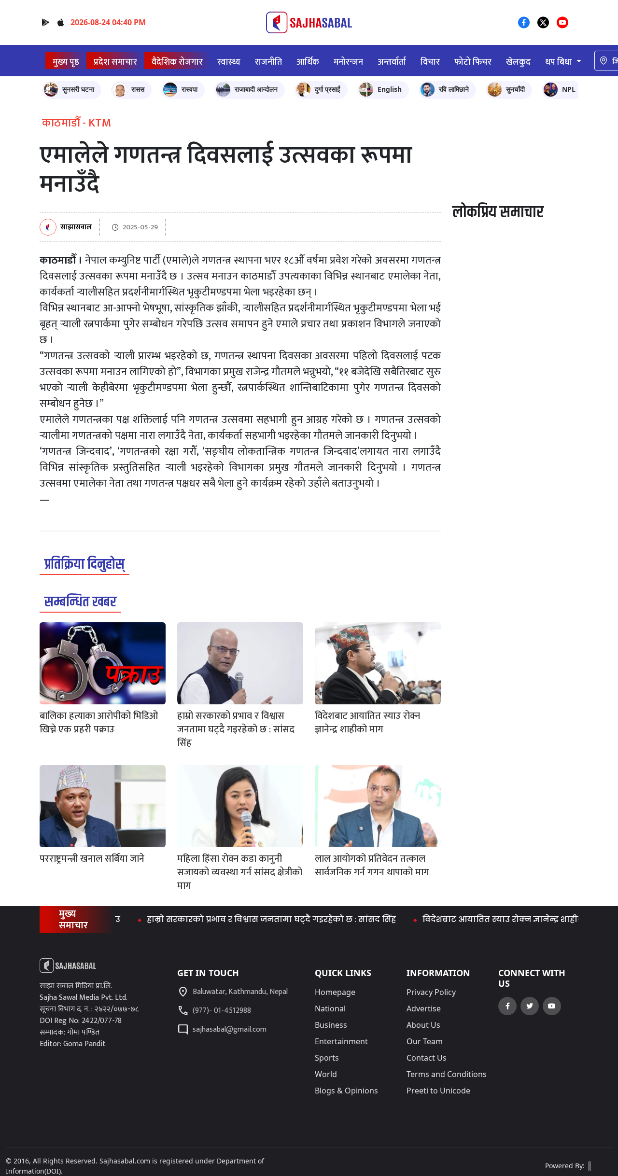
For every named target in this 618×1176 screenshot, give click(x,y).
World (326, 1074)
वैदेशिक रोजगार (177, 62)
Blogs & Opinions (346, 1090)
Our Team (425, 1041)
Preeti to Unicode (438, 1090)
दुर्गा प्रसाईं (327, 89)
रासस (137, 89)
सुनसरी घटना (78, 89)
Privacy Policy (431, 992)
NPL (569, 89)
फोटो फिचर (473, 62)
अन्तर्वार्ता (392, 62)
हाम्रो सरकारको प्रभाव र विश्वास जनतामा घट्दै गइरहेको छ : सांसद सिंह (252, 919)
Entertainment (341, 1041)
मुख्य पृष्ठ (66, 62)
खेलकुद (518, 62)
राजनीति (268, 62)
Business (331, 1025)
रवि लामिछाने (454, 89)
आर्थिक (307, 62)
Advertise (424, 1008)
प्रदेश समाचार (115, 62)
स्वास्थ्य (228, 62)
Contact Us (427, 1057)
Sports (327, 1057)
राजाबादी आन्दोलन (256, 89)
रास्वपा (189, 89)
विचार (430, 62)
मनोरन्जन (348, 62)
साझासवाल (76, 227)
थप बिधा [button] (559, 62)
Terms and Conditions (447, 1074)
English (390, 89)
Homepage (335, 992)
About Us (423, 1025)
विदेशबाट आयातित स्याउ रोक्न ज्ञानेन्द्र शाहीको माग (495, 919)
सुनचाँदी (515, 89)
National (330, 1008)
